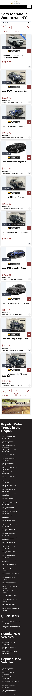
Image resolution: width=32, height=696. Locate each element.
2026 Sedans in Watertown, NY (9, 587)
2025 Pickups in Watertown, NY (9, 503)
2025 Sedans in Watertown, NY (9, 512)
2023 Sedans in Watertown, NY (9, 525)
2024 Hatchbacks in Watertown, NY (10, 574)
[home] (16, 2)
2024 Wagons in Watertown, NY (9, 560)
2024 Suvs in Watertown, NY (9, 437)
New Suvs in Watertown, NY (8, 643)
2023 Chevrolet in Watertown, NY (10, 516)
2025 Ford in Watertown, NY (8, 530)
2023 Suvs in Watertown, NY (9, 441)
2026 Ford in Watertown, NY (8, 578)
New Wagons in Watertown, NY (9, 652)
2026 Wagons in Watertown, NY (9, 543)
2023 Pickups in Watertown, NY (9, 477)
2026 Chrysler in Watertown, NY (9, 600)
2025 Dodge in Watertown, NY (9, 565)
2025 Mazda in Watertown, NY (9, 538)
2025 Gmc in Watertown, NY (8, 552)
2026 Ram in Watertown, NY (9, 459)
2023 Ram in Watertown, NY (9, 534)
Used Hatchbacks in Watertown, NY (10, 682)
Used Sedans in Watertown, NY (9, 677)
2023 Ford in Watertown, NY (8, 547)
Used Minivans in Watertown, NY (10, 691)
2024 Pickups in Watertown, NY (9, 468)
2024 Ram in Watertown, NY (9, 521)
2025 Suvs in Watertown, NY (9, 464)
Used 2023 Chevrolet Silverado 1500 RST (14, 375)
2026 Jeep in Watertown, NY (9, 450)
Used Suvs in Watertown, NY (9, 669)
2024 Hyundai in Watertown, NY (9, 490)
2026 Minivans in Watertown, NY (10, 596)
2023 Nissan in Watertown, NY (9, 481)
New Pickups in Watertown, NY (9, 648)
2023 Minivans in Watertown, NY (10, 583)
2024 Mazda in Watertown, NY (9, 508)
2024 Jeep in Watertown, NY (9, 494)
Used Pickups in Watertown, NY (9, 673)
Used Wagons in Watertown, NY (9, 686)
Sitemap (16, 694)
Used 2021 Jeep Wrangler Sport (15, 339)
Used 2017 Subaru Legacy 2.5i (14, 91)
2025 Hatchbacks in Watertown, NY (10, 591)
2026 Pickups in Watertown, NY (9, 455)
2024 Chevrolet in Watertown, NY (10, 472)
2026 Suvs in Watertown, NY (9, 446)
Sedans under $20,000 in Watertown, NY (12, 627)
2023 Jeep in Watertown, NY (9, 499)
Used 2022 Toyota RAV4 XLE (14, 268)
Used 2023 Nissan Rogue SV (14, 162)
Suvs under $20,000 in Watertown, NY (11, 622)
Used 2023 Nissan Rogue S (13, 126)
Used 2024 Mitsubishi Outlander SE (15, 233)
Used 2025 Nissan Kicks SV (13, 197)
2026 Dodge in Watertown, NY (9, 486)
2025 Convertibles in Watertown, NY (10, 609)
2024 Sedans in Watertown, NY (9, 569)
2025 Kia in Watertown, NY (8, 556)
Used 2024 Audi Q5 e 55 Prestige (15, 303)
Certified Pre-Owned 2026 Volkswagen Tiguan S (12, 56)
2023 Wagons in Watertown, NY (9, 605)
